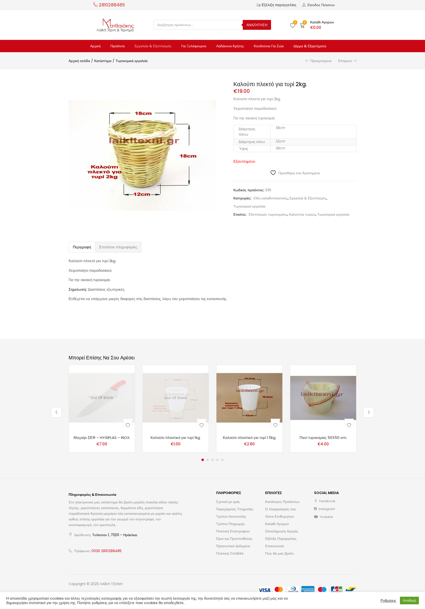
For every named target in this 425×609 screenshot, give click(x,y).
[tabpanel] (102, 408)
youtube (326, 516)
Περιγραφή (82, 247)
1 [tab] (202, 460)
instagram (326, 509)
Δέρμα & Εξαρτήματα (309, 46)
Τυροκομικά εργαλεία (132, 60)
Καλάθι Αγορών (277, 523)
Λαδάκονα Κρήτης (230, 46)
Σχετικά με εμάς (228, 501)
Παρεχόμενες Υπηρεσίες (234, 509)
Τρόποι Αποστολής (231, 516)
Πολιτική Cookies (229, 553)
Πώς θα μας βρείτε (279, 553)
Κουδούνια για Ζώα (269, 46)
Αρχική (95, 46)
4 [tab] (217, 460)
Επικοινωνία (274, 546)
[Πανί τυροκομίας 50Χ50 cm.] (323, 397)
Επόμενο (345, 60)
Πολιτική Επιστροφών (233, 531)
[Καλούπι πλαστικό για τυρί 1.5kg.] (249, 397)
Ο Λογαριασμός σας (280, 509)
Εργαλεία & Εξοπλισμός (153, 46)
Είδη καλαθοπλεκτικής (271, 198)
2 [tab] (207, 460)
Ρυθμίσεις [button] (388, 600)
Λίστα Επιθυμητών (279, 516)
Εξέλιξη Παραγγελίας (281, 538)
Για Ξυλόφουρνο (193, 46)
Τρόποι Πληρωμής (230, 523)
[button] (317, 24)
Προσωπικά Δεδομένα (233, 546)
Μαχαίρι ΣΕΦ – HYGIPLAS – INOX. (102, 437)
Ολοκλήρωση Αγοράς (281, 531)
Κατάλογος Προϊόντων (282, 501)
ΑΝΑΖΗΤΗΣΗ (256, 24)
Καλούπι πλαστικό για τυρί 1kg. (176, 437)
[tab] (82, 247)
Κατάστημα (102, 60)
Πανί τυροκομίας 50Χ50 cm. (323, 437)
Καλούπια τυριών (302, 214)
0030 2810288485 (106, 550)
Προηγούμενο (321, 60)
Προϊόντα (117, 46)
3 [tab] (212, 460)
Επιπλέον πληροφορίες (118, 247)
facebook (327, 501)
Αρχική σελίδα (79, 60)
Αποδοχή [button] (409, 600)
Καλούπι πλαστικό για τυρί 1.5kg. (249, 437)
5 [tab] (222, 460)
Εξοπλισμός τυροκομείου (268, 214)
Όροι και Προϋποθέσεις (234, 538)
